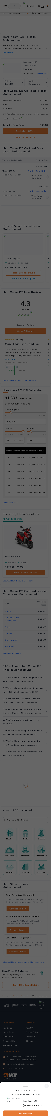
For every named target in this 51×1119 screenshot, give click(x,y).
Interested (25, 1113)
